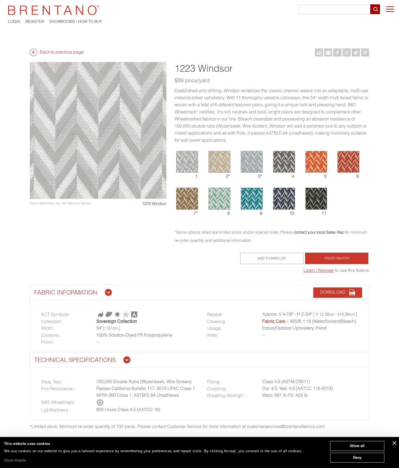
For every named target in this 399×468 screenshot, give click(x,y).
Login (14, 21)
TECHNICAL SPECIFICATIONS (75, 360)
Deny (357, 457)
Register (35, 21)
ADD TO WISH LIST (272, 258)
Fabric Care (273, 321)
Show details (15, 460)
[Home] (199, 10)
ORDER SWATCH (337, 258)
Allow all (357, 446)
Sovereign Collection (116, 321)
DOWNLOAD (334, 292)
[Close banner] (394, 443)
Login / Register (318, 270)
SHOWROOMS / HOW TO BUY (75, 21)
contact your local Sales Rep (318, 232)
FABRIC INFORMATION (65, 292)
